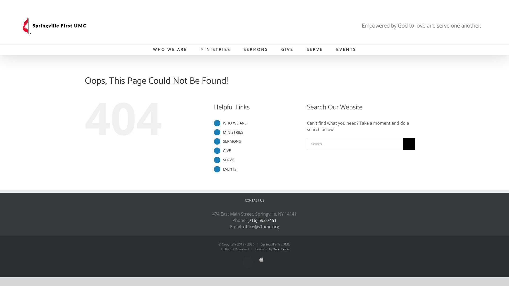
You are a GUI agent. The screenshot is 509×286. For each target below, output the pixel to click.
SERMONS (232, 141)
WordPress (281, 249)
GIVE (227, 150)
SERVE (228, 159)
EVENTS (229, 169)
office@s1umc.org (261, 227)
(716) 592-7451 (262, 220)
